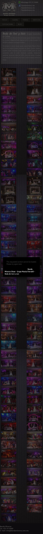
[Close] (40, 257)
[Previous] (11, 263)
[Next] (31, 263)
